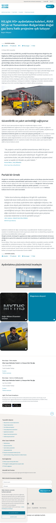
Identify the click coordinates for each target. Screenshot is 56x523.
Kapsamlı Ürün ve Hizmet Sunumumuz (32, 1)
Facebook (13, 46)
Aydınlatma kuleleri (9, 432)
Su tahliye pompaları (9, 427)
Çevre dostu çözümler (9, 448)
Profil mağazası (8, 466)
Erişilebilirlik (35, 508)
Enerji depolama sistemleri (10, 429)
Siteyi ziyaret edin (45, 491)
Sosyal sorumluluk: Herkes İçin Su (12, 452)
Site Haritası (43, 508)
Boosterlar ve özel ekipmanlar (11, 422)
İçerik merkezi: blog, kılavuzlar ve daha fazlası (15, 455)
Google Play (16, 405)
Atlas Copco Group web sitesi (11, 461)
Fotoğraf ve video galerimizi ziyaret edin (14, 464)
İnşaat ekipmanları (8, 425)
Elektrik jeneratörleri (9, 436)
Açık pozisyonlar (8, 445)
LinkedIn (5, 46)
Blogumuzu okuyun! (42, 307)
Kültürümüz (7, 443)
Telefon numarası (6, 373)
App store (6, 405)
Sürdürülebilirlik (8, 450)
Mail (34, 46)
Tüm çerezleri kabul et (13, 512)
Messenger (26, 46)
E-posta (4, 371)
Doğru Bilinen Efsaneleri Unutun (14, 307)
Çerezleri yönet (13, 516)
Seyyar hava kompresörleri (10, 434)
